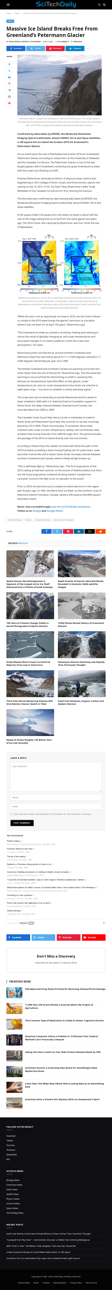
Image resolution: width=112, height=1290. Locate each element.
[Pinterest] (9, 83)
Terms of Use (91, 1282)
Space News (12, 1208)
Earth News (12, 1189)
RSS (8, 1159)
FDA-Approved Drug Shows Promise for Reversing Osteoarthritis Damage (65, 988)
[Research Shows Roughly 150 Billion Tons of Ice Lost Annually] (30, 722)
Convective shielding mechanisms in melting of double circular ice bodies (38, 872)
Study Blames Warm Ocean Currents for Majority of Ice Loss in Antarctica (28, 663)
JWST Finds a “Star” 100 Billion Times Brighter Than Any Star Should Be (41, 1246)
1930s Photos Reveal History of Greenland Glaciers (81, 624)
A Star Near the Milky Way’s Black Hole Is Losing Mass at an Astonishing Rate (64, 1085)
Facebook (10, 1135)
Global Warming (42, 520)
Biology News (13, 1180)
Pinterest (10, 1150)
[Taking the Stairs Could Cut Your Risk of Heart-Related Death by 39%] (14, 1055)
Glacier (28, 520)
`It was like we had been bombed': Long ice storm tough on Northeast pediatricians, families (45, 880)
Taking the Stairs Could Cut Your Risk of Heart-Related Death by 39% (63, 1052)
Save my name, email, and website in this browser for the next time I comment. (53, 814)
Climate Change (15, 520)
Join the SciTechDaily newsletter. (71, 506)
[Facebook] (9, 64)
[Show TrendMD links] (104, 923)
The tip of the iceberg (16, 856)
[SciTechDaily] (56, 4)
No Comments (63, 41)
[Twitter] (9, 71)
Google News (55, 510)
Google (37, 510)
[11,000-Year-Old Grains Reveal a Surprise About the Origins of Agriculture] (14, 1008)
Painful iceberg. (13, 841)
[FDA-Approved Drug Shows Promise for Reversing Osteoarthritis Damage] (14, 992)
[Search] (104, 4)
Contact (46, 1282)
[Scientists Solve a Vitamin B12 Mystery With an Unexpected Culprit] (14, 1103)
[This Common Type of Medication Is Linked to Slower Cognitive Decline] (14, 1024)
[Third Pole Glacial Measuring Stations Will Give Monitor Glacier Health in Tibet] (30, 683)
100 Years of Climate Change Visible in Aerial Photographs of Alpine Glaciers (27, 624)
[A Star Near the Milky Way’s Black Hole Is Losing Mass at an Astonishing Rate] (14, 1087)
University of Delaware (63, 520)
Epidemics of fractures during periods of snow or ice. (29, 864)
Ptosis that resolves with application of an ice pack (28, 903)
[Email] (9, 96)
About (36, 1282)
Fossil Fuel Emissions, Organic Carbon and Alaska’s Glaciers (81, 702)
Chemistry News (14, 1184)
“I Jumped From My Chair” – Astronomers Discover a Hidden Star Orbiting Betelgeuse (48, 1239)
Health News (12, 1194)
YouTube (10, 1145)
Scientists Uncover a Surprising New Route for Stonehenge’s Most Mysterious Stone (61, 1069)
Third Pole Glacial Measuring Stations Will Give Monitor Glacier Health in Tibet (29, 702)
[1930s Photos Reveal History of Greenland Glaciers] (82, 605)
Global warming (13, 911)
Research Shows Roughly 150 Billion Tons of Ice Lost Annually (28, 741)
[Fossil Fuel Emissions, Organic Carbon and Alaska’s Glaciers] (82, 683)
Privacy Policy (76, 1282)
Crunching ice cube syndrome (19, 895)
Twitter (9, 1140)
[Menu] (8, 4)
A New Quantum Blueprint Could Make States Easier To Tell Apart (38, 1252)
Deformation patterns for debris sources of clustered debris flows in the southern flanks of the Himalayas (51, 887)
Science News (13, 1203)
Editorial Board (59, 1282)
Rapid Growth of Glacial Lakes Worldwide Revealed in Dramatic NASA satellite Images (81, 584)
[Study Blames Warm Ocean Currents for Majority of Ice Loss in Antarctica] (30, 644)
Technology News (14, 1212)
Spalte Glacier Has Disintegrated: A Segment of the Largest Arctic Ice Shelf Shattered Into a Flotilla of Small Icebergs (29, 584)
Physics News (13, 1198)
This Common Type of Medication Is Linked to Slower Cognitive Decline (64, 1020)
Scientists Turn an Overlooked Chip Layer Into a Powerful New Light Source (43, 1258)
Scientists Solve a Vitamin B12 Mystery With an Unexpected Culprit (62, 1099)
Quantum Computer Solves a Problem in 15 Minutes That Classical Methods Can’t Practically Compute (61, 1038)
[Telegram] (9, 90)
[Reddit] (9, 103)
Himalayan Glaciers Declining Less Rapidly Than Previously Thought (81, 663)
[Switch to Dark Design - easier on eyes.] (99, 4)
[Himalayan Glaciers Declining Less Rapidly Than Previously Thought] (82, 644)
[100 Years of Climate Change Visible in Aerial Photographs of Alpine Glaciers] (30, 605)
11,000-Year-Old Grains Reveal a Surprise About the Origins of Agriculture (59, 1006)
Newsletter (11, 1154)
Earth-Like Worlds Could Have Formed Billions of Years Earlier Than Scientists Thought (48, 1233)
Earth (10, 21)
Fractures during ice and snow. (20, 849)
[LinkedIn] (9, 77)
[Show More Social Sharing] (88, 48)
